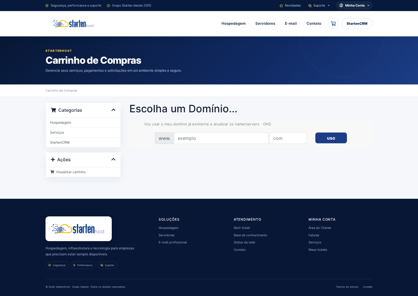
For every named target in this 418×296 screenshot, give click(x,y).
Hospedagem (234, 23)
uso (331, 138)
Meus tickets (318, 250)
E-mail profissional (173, 242)
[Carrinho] (333, 23)
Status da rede (244, 242)
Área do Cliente (320, 228)
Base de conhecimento (250, 235)
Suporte (319, 5)
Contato (314, 23)
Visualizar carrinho (70, 172)
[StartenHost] (73, 23)
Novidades (293, 5)
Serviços (57, 132)
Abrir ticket (242, 228)
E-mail (291, 23)
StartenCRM (357, 23)
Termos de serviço (347, 286)
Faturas (314, 235)
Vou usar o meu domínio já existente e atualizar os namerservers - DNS (207, 124)
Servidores (265, 23)
